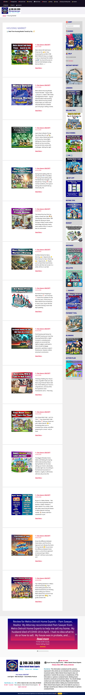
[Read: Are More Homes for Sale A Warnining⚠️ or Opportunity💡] (21, 259)
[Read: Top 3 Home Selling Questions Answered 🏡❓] (21, 588)
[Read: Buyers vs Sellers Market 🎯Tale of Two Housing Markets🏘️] (21, 504)
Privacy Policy (56, 665)
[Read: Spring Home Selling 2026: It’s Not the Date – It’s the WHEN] (21, 178)
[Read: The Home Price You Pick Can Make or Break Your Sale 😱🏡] (21, 218)
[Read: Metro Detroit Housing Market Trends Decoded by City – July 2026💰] (21, 95)
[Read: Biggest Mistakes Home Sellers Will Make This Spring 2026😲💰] (21, 462)
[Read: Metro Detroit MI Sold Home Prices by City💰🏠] (21, 54)
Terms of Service (68, 665)
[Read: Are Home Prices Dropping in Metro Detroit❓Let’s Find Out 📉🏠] (21, 298)
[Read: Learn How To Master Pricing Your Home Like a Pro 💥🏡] (21, 137)
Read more (58, 639)
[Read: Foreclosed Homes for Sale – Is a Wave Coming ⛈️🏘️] (21, 338)
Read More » (38, 68)
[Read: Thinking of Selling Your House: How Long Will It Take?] (21, 383)
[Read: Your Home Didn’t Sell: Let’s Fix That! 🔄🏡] (21, 421)
